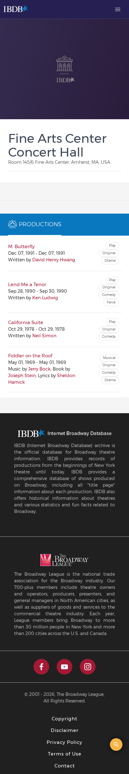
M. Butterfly (21, 246)
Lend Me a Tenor (27, 284)
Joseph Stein (22, 375)
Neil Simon (44, 336)
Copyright (64, 719)
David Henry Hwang (53, 260)
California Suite (25, 322)
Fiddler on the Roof (30, 356)
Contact (64, 766)
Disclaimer (65, 730)
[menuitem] (118, 9)
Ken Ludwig (45, 298)
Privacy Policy (64, 742)
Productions (40, 224)
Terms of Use (64, 754)
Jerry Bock (39, 369)
